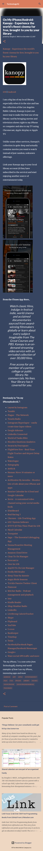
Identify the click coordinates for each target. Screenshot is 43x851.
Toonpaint (13, 533)
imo (9, 598)
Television (8, 688)
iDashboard (13, 510)
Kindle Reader (14, 602)
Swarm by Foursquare (18, 445)
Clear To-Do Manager (18, 556)
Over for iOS (13, 564)
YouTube (12, 625)
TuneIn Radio (14, 419)
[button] (4, 41)
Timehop (12, 637)
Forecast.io (13, 560)
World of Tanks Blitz (18, 438)
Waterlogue (13, 461)
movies (34, 681)
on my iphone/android (25, 684)
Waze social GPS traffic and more (23, 656)
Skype (10, 617)
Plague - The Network (18, 415)
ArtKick (11, 468)
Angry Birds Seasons (18, 579)
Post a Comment (10, 706)
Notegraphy (13, 465)
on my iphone (9, 684)
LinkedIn (12, 610)
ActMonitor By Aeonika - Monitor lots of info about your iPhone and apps (24, 484)
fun (11, 681)
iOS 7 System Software (18, 522)
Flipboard (12, 621)
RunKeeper (13, 633)
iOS (4, 92)
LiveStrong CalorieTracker (21, 614)
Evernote (11, 629)
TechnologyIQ (13, 4)
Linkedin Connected (17, 434)
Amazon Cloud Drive (17, 552)
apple (20, 677)
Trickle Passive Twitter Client (22, 583)
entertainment (31, 677)
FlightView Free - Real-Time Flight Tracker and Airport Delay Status (23, 453)
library (26, 681)
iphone (18, 681)
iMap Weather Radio (17, 606)
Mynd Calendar (15, 530)
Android (12, 92)
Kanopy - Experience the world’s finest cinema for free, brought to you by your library (21, 53)
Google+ (12, 652)
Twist (10, 641)
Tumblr (11, 411)
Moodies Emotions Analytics (21, 442)
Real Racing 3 (14, 514)
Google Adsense (15, 430)
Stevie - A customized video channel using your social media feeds (23, 503)
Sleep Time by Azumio (18, 575)
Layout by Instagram (17, 407)
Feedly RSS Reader (16, 572)
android (7, 677)
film (5, 681)
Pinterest (12, 587)
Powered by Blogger (23, 843)
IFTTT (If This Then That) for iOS (24, 526)
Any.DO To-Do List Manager (21, 568)
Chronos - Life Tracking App (22, 518)
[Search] (39, 4)
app (14, 677)
